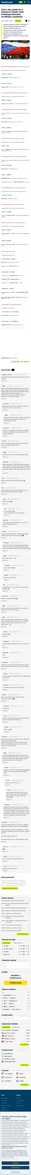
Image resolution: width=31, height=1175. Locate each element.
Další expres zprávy (23, 934)
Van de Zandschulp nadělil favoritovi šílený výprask (16, 904)
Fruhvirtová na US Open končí (13, 913)
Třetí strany (13, 1144)
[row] (15, 946)
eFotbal (22, 1081)
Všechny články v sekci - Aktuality (20, 361)
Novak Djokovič (4, 1098)
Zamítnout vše (15, 1167)
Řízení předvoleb (15, 1172)
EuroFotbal (8, 1081)
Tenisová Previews (20, 1100)
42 (29, 21)
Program (3, 70)
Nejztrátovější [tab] (15, 1027)
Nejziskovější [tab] (6, 1027)
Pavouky (13, 255)
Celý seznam (24, 1065)
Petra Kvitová (4, 1103)
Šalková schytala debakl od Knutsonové (15, 910)
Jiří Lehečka (4, 1100)
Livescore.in (8, 1077)
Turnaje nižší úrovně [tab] (18, 943)
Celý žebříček (24, 1044)
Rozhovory (18, 1103)
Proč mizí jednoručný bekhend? (13, 930)
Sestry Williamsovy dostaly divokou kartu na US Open (15, 921)
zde (24, 885)
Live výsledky (14, 70)
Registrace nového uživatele (10, 888)
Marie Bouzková (5, 1110)
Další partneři (24, 1084)
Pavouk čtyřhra (21, 96)
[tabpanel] (15, 950)
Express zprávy (19, 1105)
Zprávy (3, 6)
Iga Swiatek (3, 1107)
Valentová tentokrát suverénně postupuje (16, 908)
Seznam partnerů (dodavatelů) (10, 1158)
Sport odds (23, 1077)
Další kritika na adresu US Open (13, 928)
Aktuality (9, 6)
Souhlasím (15, 1163)
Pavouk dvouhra (21, 70)
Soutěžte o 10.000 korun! (15, 976)
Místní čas (8, 70)
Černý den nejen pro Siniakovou (13, 925)
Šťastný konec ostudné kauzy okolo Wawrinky (14, 917)
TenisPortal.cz (14, 358)
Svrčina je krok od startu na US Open (15, 900)
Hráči (2, 1095)
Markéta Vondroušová (6, 1105)
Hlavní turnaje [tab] (6, 943)
